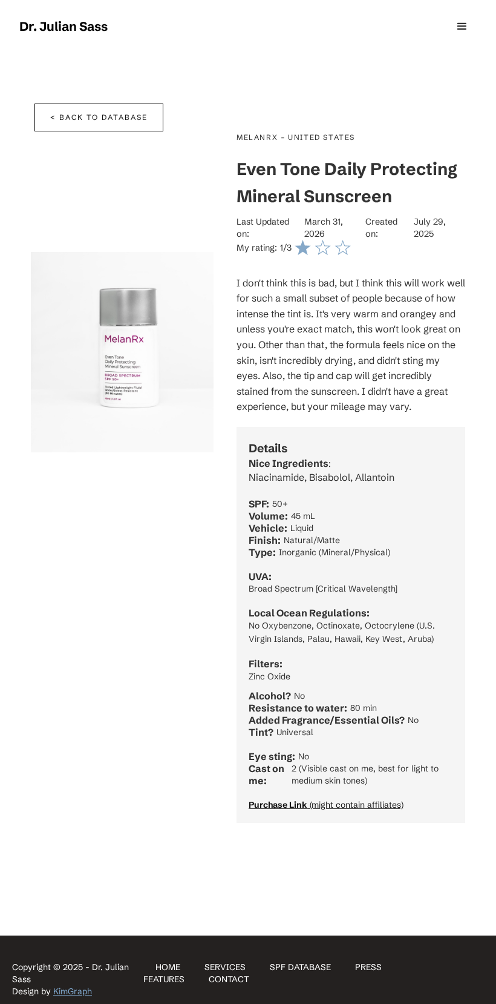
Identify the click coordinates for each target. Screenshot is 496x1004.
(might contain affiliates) (326, 804)
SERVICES (225, 967)
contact (229, 979)
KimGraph (72, 991)
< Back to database (99, 117)
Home (167, 967)
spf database (300, 967)
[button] (462, 26)
